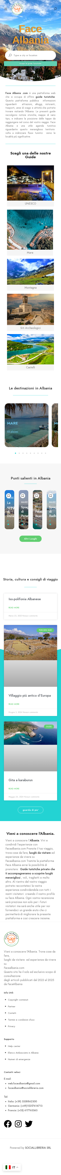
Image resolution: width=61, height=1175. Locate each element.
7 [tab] (38, 453)
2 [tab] (19, 453)
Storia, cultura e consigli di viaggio (30, 579)
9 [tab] (45, 453)
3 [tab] (23, 453)
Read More (14, 607)
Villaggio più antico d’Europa (30, 695)
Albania (34, 840)
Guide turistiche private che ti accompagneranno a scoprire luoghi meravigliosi (30, 873)
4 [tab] (26, 453)
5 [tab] (30, 453)
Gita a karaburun (21, 780)
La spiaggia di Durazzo (13, 509)
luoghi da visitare (40, 853)
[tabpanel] (26, 425)
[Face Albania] (17, 8)
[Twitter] (29, 1124)
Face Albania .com (16, 93)
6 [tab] (34, 453)
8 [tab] (41, 453)
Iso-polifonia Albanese (25, 599)
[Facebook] (8, 1124)
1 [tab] (15, 453)
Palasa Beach (39, 513)
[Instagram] (18, 1124)
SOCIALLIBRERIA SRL (38, 1148)
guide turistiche (45, 97)
